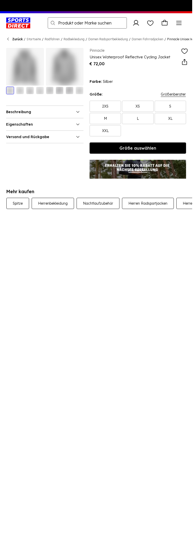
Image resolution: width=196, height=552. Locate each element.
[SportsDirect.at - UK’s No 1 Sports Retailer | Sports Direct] (18, 23)
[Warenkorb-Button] (164, 23)
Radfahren (52, 39)
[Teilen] (184, 62)
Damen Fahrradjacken (147, 39)
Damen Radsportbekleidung (108, 39)
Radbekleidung (74, 39)
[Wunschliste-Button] (150, 23)
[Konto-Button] (136, 23)
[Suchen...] (53, 23)
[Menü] (179, 23)
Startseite (34, 39)
